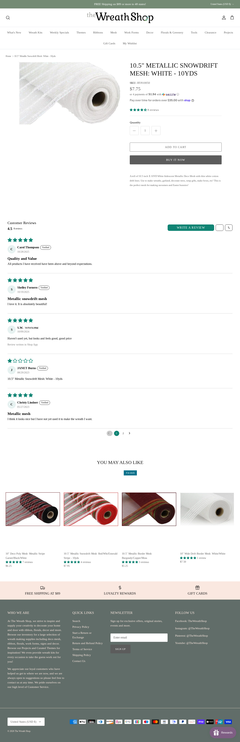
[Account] (223, 17)
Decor (149, 32)
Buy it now (175, 159)
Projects (228, 32)
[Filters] (220, 227)
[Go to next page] (131, 433)
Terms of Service (82, 649)
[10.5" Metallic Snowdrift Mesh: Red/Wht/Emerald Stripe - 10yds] (91, 509)
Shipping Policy (81, 655)
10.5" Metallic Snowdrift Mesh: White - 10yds (35, 56)
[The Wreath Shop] (120, 17)
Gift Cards (109, 43)
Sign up (120, 649)
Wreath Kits (35, 32)
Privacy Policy (80, 626)
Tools (194, 32)
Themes (81, 32)
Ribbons (98, 32)
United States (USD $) (221, 4)
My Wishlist (130, 43)
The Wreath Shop (22, 731)
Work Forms (131, 32)
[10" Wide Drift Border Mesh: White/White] (207, 509)
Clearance (210, 32)
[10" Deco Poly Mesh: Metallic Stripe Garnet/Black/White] (33, 509)
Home (8, 56)
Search (76, 621)
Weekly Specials (59, 32)
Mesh (113, 32)
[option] (70, 93)
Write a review (191, 227)
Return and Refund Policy (87, 643)
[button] (154, 94)
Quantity (135, 122)
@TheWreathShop (197, 635)
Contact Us (78, 661)
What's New (14, 32)
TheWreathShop (197, 621)
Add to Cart (175, 147)
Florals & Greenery (172, 32)
